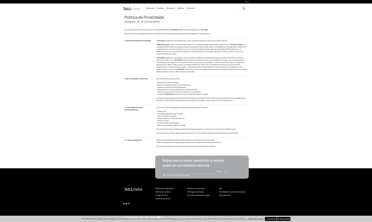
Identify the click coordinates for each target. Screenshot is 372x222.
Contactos (190, 8)
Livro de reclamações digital (198, 195)
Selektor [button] (180, 8)
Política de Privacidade (182, 175)
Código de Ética (161, 195)
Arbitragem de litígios (195, 192)
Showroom (170, 8)
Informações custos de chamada (232, 192)
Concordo (271, 219)
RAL (220, 188)
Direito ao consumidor (196, 188)
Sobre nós (150, 8)
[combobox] (247, 1)
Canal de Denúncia (162, 198)
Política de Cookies (163, 192)
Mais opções (284, 219)
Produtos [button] (160, 8)
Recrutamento (225, 195)
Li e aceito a (177, 175)
